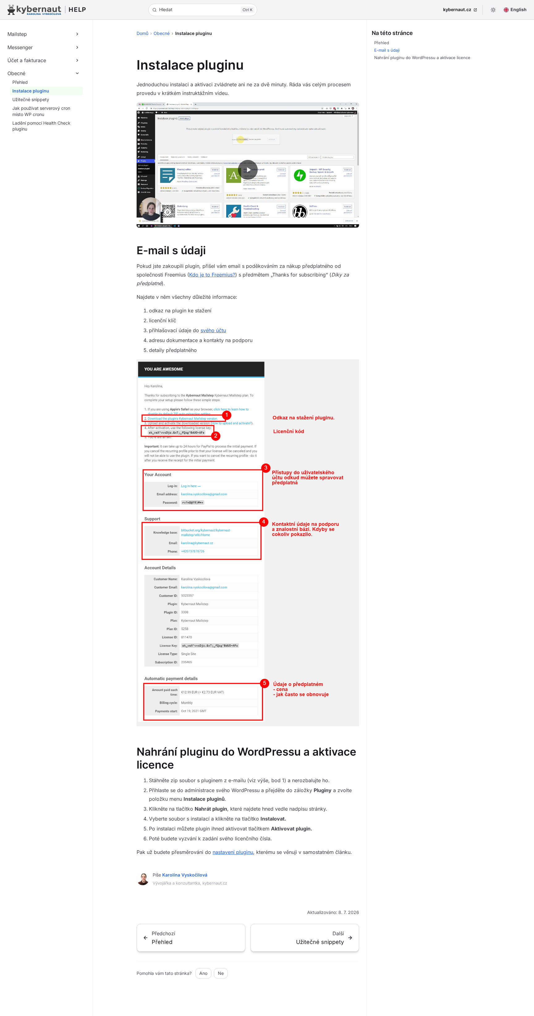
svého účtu (213, 330)
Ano (203, 973)
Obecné (162, 33)
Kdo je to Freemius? (212, 275)
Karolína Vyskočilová (184, 874)
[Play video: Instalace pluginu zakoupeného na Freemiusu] (248, 170)
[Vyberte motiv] (493, 9)
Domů (142, 33)
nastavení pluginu (233, 852)
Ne (221, 973)
